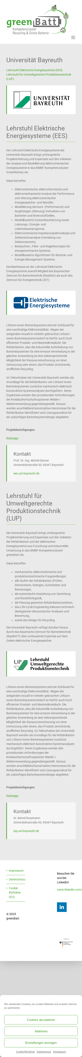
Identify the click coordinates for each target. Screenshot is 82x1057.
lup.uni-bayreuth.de (26, 831)
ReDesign (12, 438)
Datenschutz (44, 1051)
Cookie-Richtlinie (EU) (15, 892)
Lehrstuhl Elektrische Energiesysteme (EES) (34, 70)
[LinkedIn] (62, 907)
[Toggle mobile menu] (73, 37)
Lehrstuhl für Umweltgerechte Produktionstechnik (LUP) (38, 77)
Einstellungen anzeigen (41, 1042)
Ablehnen (41, 1031)
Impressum (59, 1051)
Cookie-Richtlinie (25, 1051)
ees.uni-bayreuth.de (26, 473)
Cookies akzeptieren (41, 1020)
